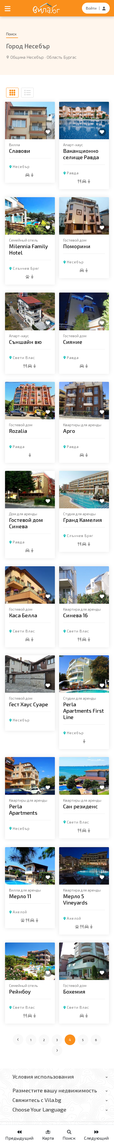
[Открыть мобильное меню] (7, 8)
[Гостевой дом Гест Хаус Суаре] (30, 674)
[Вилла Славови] (30, 120)
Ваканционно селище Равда (81, 153)
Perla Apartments (23, 809)
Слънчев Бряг (26, 268)
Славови (19, 150)
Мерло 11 (20, 896)
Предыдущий (19, 1137)
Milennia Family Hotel (28, 249)
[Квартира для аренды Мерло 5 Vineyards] (84, 866)
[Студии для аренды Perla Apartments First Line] (84, 674)
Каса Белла (23, 615)
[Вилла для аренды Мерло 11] (30, 866)
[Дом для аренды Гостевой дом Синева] (30, 489)
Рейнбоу (20, 991)
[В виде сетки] (12, 93)
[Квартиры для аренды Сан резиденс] (84, 776)
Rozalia (18, 431)
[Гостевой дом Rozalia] (30, 400)
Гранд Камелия (82, 520)
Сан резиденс (80, 806)
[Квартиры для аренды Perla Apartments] (30, 776)
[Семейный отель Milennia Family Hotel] (30, 216)
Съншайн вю (25, 342)
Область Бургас (62, 57)
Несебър (21, 166)
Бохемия (74, 991)
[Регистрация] (104, 8)
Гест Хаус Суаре (28, 704)
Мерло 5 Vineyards (75, 899)
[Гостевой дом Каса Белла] (30, 585)
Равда (73, 173)
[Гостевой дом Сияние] (84, 311)
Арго (69, 431)
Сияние (72, 342)
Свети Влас (24, 357)
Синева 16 (75, 615)
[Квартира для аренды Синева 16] (84, 585)
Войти (91, 8)
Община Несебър (27, 57)
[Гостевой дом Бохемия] (84, 961)
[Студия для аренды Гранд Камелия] (84, 489)
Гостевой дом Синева (26, 523)
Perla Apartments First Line (83, 710)
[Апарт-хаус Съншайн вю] (30, 311)
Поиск (69, 1137)
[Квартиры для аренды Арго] (84, 400)
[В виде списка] (27, 93)
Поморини (76, 246)
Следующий (96, 1137)
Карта (48, 1137)
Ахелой (20, 912)
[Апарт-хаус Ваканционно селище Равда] (84, 120)
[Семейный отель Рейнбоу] (30, 961)
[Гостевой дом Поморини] (84, 216)
